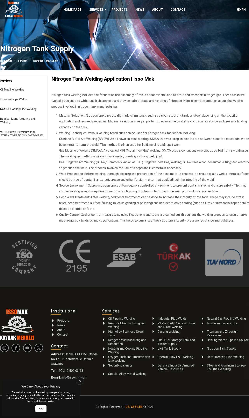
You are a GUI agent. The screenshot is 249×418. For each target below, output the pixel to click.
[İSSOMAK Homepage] (14, 9)
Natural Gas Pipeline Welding (226, 318)
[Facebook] (16, 348)
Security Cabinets (120, 365)
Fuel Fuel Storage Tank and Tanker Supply (176, 342)
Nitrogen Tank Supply (221, 348)
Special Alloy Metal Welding (127, 374)
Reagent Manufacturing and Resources (127, 342)
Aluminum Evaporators (222, 323)
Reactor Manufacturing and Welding (127, 325)
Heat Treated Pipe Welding (225, 357)
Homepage (6, 60)
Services (96, 9)
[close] (79, 381)
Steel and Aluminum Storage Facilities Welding (226, 367)
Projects (119, 9)
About (157, 9)
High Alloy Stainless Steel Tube (126, 333)
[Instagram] (5, 348)
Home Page (72, 9)
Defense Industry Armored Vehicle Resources (176, 367)
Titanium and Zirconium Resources (222, 333)
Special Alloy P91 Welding (175, 357)
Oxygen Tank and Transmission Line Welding (129, 358)
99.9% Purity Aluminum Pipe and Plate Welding (177, 325)
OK (41, 408)
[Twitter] (39, 348)
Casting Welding (169, 331)
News (140, 9)
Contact (178, 9)
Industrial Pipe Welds (172, 318)
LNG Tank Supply (169, 348)
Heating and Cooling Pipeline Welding (127, 350)
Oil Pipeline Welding (121, 318)
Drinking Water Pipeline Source (228, 340)
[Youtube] (28, 348)
